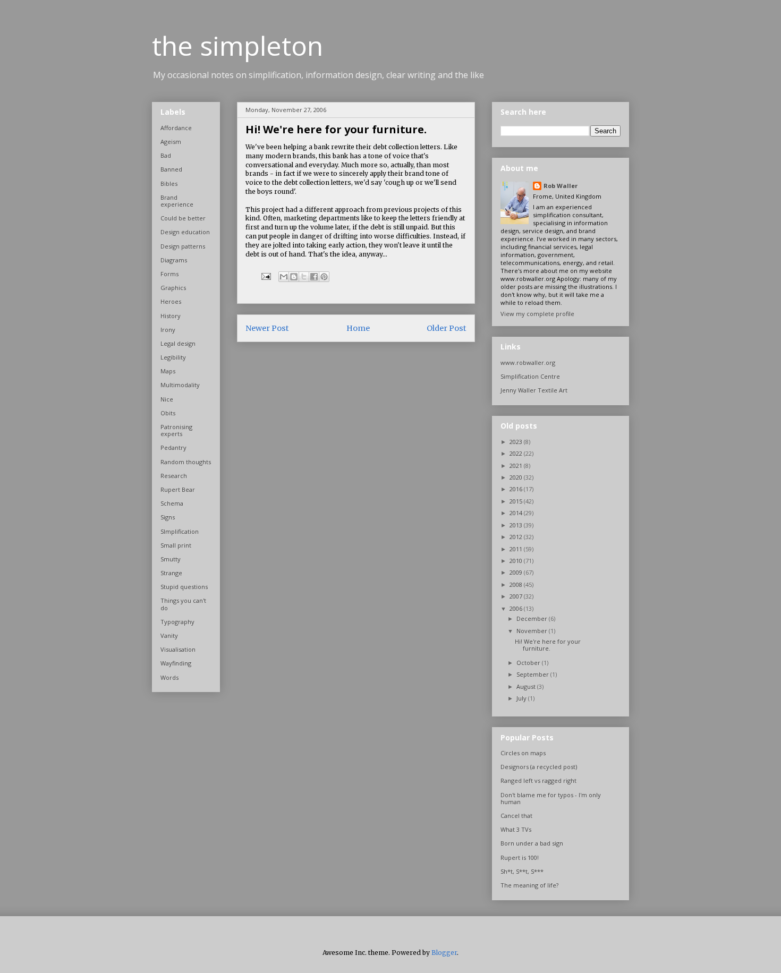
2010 (517, 561)
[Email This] (283, 276)
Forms (169, 274)
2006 (517, 608)
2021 (517, 466)
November (532, 631)
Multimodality (180, 385)
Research (173, 476)
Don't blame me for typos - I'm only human (550, 798)
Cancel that (516, 816)
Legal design (178, 343)
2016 (517, 489)
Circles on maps (523, 753)
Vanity (169, 635)
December (532, 618)
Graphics (173, 288)
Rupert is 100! (519, 857)
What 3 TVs (515, 829)
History (170, 316)
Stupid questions (184, 587)
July (522, 698)
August (526, 686)
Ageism (170, 142)
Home (358, 328)
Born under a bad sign (531, 843)
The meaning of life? (529, 885)
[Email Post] (265, 276)
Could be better (183, 218)
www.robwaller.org (527, 362)
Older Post (446, 328)
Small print (175, 545)
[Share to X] (304, 276)
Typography (177, 622)
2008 (517, 584)
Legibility (173, 357)
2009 (517, 572)
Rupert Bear (177, 489)
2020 (517, 477)
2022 (517, 453)
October (529, 663)
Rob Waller (561, 186)
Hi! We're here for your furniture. (548, 644)
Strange (171, 573)
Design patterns (182, 246)
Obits (167, 413)
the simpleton (237, 46)
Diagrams (173, 260)
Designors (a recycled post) (538, 767)
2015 (517, 501)
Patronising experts (176, 430)
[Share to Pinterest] (324, 276)
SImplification (179, 531)
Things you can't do (183, 603)
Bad (165, 155)
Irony (167, 330)
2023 (517, 442)
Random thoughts (185, 462)
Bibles (168, 183)
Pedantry (173, 447)
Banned (171, 169)
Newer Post (267, 328)
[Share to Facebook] (314, 276)
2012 (517, 537)
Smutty (170, 559)
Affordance (176, 128)
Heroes (170, 301)
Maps (167, 371)
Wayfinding (175, 663)
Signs (167, 517)
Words (169, 677)
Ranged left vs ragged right (538, 780)
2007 (517, 596)
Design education (185, 232)
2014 (517, 513)
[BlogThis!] (293, 276)
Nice (166, 399)
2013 (517, 525)
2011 (517, 549)
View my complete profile (537, 314)
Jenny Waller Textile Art (533, 390)
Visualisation (178, 649)
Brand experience (176, 200)
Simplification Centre (530, 376)
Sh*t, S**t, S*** (522, 871)
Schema (171, 503)
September (533, 674)
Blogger (444, 953)
